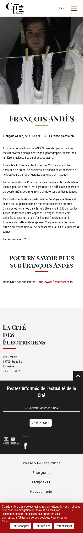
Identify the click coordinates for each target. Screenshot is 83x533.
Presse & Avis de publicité (41, 463)
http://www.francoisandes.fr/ (56, 282)
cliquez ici (76, 508)
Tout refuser (42, 526)
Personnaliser (64, 526)
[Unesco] (11, 441)
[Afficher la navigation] (74, 8)
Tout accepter (20, 526)
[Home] (15, 8)
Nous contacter (41, 491)
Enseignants (41, 472)
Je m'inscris (40, 423)
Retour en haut (78, 376)
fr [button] (60, 8)
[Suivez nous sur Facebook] (25, 445)
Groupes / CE (41, 482)
